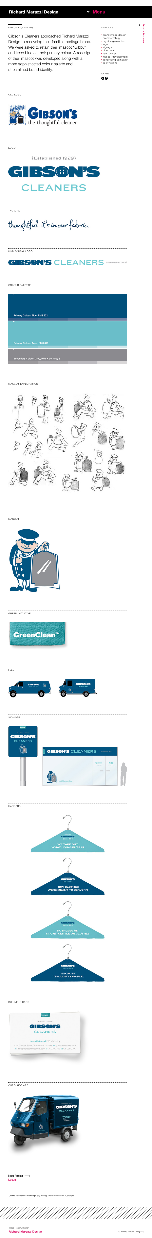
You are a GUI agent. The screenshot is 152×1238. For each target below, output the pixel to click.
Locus (16, 1177)
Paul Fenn (20, 1195)
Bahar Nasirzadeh (56, 1195)
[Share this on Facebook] (102, 78)
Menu (99, 12)
